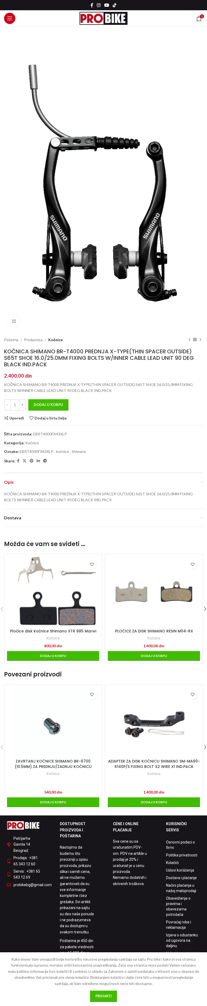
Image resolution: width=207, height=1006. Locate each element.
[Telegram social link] (45, 461)
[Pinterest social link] (31, 461)
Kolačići (172, 863)
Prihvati (103, 996)
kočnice (62, 451)
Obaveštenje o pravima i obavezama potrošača (178, 906)
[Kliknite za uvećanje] (14, 321)
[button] (53, 656)
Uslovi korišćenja (180, 870)
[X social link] (24, 461)
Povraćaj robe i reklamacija (178, 925)
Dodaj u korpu (48, 404)
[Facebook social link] (92, 5)
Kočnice (55, 339)
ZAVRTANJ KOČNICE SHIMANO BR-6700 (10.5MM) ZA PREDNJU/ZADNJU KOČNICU (53, 763)
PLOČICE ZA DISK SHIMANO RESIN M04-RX (154, 631)
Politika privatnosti (181, 855)
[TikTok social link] (114, 5)
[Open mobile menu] (9, 18)
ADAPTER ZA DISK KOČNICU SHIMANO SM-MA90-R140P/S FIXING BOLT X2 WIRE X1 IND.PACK (154, 763)
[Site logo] (104, 18)
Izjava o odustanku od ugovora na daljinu (182, 940)
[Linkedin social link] (38, 461)
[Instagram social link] (98, 5)
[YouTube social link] (106, 5)
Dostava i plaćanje (181, 878)
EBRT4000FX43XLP (36, 451)
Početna (11, 339)
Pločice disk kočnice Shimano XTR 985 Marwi (53, 631)
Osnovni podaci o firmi (180, 845)
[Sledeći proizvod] (200, 340)
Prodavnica (33, 339)
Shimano (79, 451)
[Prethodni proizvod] (189, 340)
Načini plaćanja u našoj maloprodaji (181, 888)
